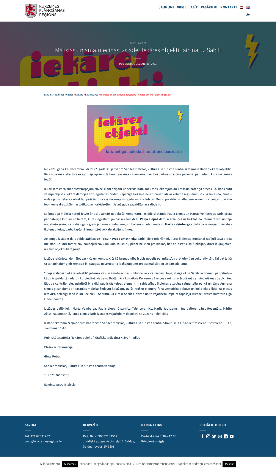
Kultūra (79, 95)
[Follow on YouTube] (232, 437)
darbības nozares (64, 95)
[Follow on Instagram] (208, 437)
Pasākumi (209, 7)
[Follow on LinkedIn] (226, 437)
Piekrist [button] (229, 464)
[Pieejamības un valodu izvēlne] (247, 14)
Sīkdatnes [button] (69, 464)
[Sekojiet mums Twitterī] (214, 437)
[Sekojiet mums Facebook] (202, 437)
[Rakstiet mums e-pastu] (220, 437)
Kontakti (228, 7)
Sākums (48, 95)
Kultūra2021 (138, 43)
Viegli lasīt (187, 7)
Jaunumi (166, 7)
